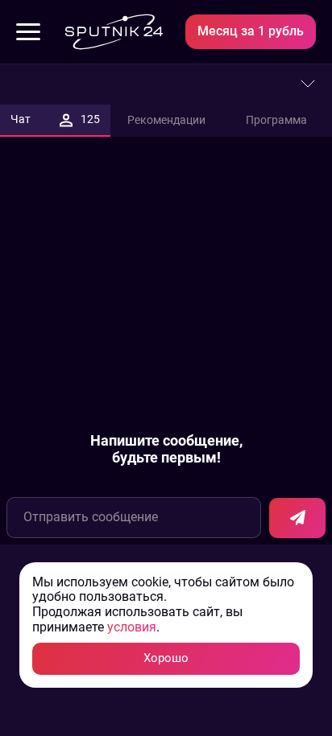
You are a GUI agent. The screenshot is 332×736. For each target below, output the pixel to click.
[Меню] (28, 32)
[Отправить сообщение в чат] (297, 518)
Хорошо (166, 658)
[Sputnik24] (113, 32)
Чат (55, 119)
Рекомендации (166, 119)
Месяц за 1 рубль (250, 31)
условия (131, 627)
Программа (276, 119)
